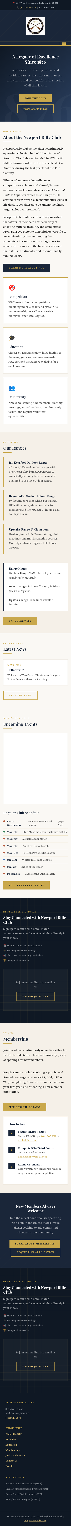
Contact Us (12, 1460)
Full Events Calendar (26, 885)
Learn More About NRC (26, 267)
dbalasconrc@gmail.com (32, 1156)
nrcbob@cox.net (35, 996)
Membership (13, 1450)
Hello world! (15, 670)
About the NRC (14, 1434)
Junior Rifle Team (15, 1455)
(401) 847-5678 (28, 7)
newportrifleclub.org (35, 1520)
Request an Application (35, 1252)
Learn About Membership (35, 1243)
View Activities (35, 108)
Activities (11, 1439)
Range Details (20, 620)
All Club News (20, 695)
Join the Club (35, 98)
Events (9, 1466)
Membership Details (25, 1107)
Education (11, 1444)
